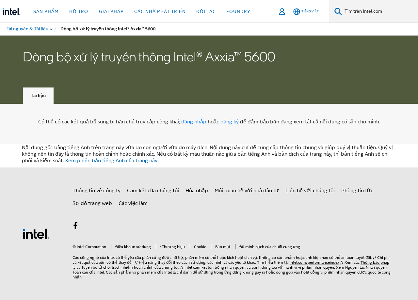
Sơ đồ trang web (92, 203)
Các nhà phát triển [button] (160, 11)
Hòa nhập (196, 190)
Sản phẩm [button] (46, 11)
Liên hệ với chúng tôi (310, 190)
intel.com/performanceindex (314, 262)
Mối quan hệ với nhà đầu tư (247, 190)
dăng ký (229, 121)
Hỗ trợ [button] (78, 11)
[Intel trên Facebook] (75, 227)
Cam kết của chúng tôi (153, 190)
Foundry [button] (238, 11)
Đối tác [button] (206, 11)
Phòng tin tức (357, 190)
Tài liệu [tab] (38, 95)
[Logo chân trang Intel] (36, 233)
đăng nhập (193, 121)
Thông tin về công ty (96, 190)
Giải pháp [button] (111, 11)
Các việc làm (133, 203)
